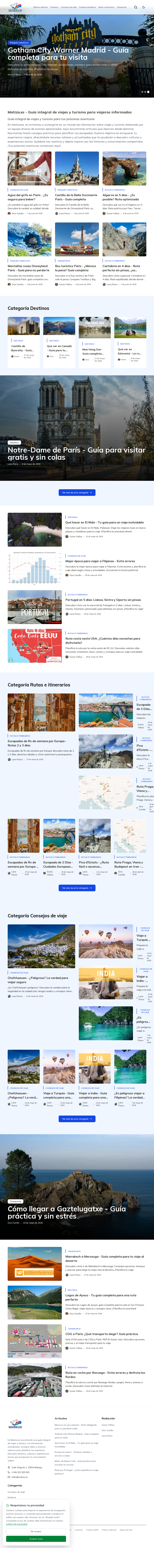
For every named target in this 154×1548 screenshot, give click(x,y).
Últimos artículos (40, 7)
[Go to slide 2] (145, 92)
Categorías (15, 1485)
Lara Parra (13, 464)
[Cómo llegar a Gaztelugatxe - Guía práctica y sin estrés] (77, 1187)
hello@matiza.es (20, 1477)
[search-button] (135, 7)
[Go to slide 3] (148, 92)
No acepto (36, 1531)
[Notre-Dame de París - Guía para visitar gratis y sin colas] (77, 428)
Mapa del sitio (126, 1530)
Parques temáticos (87, 7)
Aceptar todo (36, 1538)
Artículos (61, 1418)
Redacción (108, 1418)
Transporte (121, 7)
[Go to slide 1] (142, 92)
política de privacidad (16, 1524)
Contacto (79, 1530)
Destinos (54, 7)
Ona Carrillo (13, 1222)
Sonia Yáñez (14, 74)
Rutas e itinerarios (106, 7)
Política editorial (109, 1530)
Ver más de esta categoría (75, 492)
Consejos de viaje (69, 7)
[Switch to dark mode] (143, 7)
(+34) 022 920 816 (20, 1472)
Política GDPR (92, 1530)
